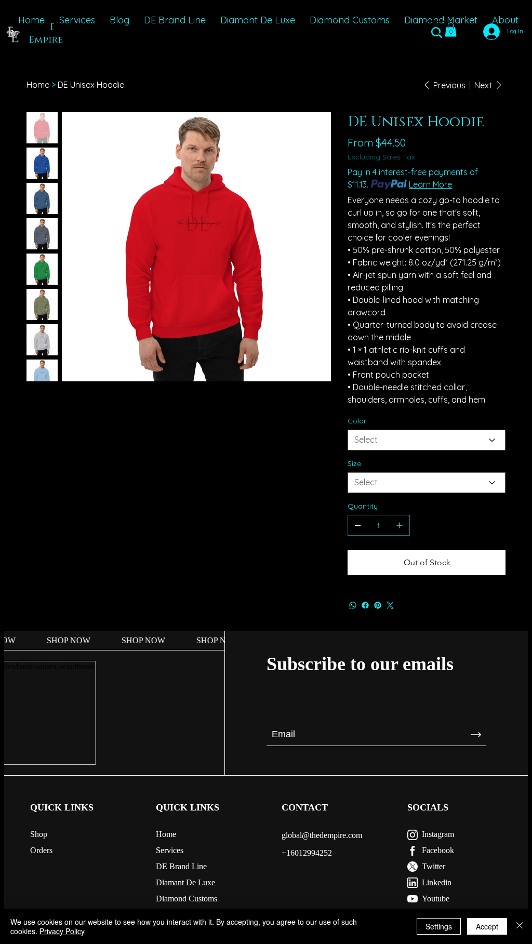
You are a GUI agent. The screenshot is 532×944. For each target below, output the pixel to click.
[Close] (519, 926)
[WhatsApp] (353, 605)
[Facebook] (365, 605)
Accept (487, 926)
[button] (451, 29)
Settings (438, 926)
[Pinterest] (378, 605)
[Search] (437, 33)
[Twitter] (390, 605)
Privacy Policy (62, 931)
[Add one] (399, 525)
